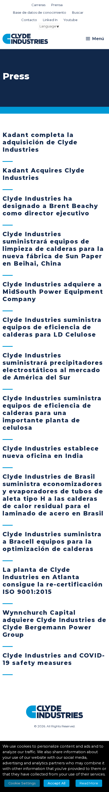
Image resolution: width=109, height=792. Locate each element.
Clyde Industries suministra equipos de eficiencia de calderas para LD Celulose (52, 327)
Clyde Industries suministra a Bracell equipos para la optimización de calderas (52, 542)
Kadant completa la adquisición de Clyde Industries (40, 142)
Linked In (50, 20)
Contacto (29, 20)
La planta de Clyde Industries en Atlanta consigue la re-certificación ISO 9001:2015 (53, 580)
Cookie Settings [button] (22, 783)
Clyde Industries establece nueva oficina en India (51, 452)
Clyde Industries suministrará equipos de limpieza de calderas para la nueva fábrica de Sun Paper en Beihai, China (53, 249)
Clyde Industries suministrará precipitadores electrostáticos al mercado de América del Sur (53, 366)
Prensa (57, 5)
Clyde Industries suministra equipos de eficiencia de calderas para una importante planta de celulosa (52, 413)
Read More (89, 783)
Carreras (38, 5)
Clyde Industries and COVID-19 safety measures (54, 659)
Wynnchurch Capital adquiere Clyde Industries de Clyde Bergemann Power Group (54, 623)
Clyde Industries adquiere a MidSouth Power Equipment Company (53, 292)
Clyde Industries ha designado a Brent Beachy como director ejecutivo (50, 206)
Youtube (70, 20)
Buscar (77, 12)
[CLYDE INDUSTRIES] (25, 38)
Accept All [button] (56, 783)
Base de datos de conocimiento (39, 12)
